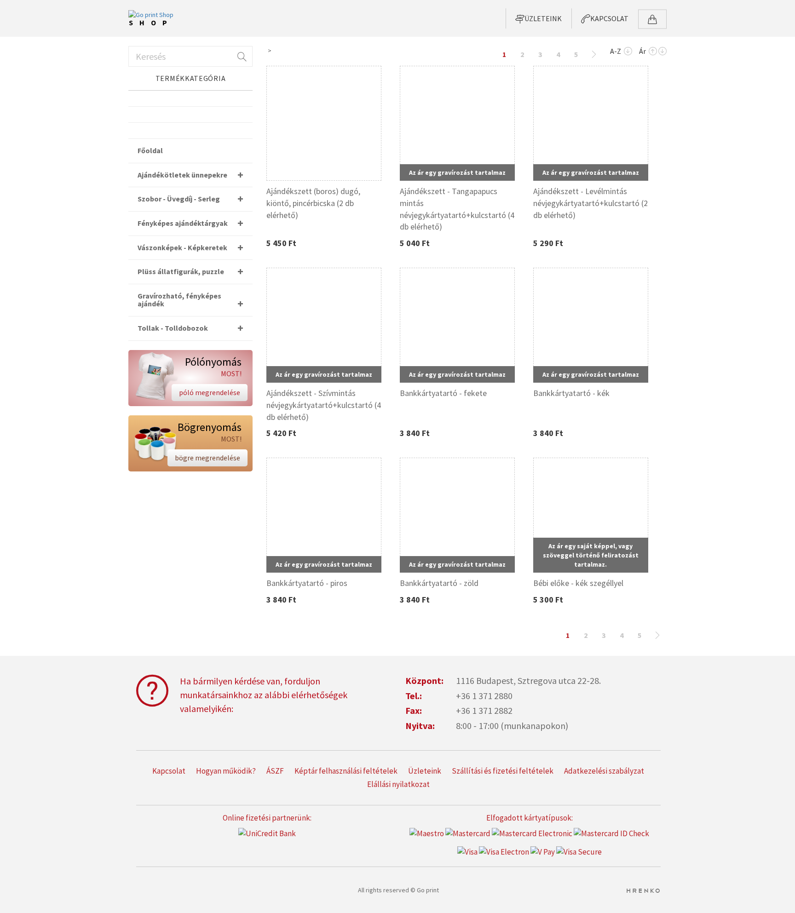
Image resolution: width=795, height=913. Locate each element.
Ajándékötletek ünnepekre (182, 174)
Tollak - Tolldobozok (173, 328)
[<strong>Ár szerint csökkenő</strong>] (662, 51)
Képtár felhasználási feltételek (346, 771)
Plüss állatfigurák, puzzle (181, 271)
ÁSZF (275, 771)
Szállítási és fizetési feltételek (502, 771)
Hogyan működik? (226, 771)
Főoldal (150, 150)
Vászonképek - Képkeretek (182, 247)
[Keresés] (241, 56)
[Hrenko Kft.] (643, 890)
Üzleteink (424, 771)
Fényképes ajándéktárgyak (183, 223)
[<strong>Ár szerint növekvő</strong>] (653, 51)
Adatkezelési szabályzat (604, 771)
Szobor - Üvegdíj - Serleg (179, 198)
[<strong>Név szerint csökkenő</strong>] (628, 51)
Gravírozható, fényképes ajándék (179, 300)
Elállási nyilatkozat (398, 784)
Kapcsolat (168, 771)
